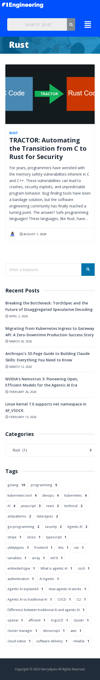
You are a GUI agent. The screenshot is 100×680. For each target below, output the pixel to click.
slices (34, 537)
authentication (20, 579)
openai (15, 620)
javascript (31, 506)
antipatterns (19, 516)
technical (73, 506)
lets (63, 547)
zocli (84, 568)
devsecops (54, 630)
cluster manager (22, 630)
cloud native (19, 641)
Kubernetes (75, 495)
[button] (87, 24)
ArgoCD (59, 620)
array (38, 558)
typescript (56, 537)
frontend (43, 547)
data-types (47, 516)
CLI (81, 599)
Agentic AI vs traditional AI (29, 599)
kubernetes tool (22, 495)
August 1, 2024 (34, 234)
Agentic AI (77, 526)
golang (16, 485)
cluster (81, 620)
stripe (14, 537)
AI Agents (49, 579)
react (52, 506)
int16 (56, 558)
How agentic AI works (67, 589)
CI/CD (64, 599)
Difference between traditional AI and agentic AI (46, 610)
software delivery (51, 641)
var (79, 547)
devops (50, 495)
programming (44, 485)
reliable (81, 641)
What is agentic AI (56, 568)
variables (16, 558)
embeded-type (21, 568)
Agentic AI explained (25, 589)
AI (11, 506)
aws (75, 630)
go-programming (23, 526)
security (53, 526)
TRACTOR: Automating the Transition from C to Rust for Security (48, 148)
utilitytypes (18, 547)
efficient (37, 620)
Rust (13, 133)
